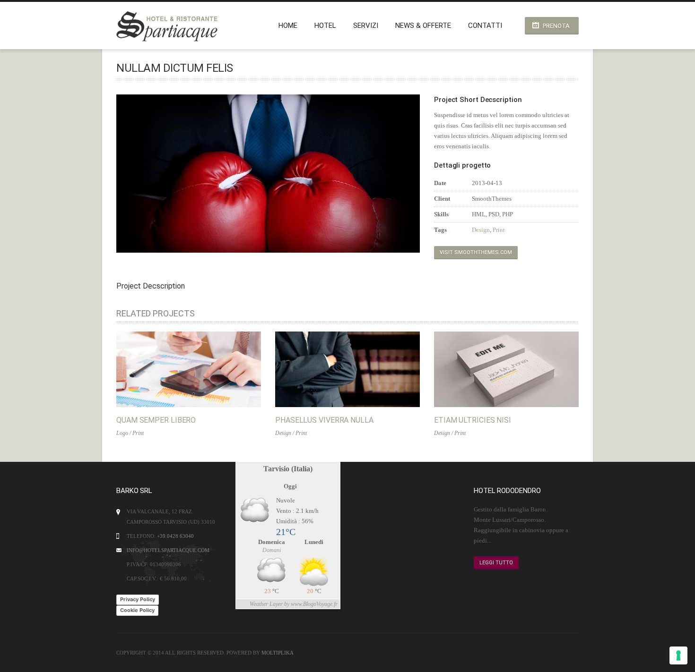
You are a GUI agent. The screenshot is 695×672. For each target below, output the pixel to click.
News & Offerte (423, 25)
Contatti (485, 25)
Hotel (325, 25)
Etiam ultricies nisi (472, 420)
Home (287, 25)
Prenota (556, 25)
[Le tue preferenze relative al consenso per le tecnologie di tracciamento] (678, 655)
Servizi (365, 25)
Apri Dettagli (178, 369)
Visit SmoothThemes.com (476, 252)
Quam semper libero (156, 420)
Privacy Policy (137, 599)
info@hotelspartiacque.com (168, 550)
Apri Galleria (198, 369)
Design (481, 229)
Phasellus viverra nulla (324, 420)
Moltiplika (277, 652)
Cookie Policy (137, 610)
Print (499, 229)
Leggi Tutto (496, 563)
